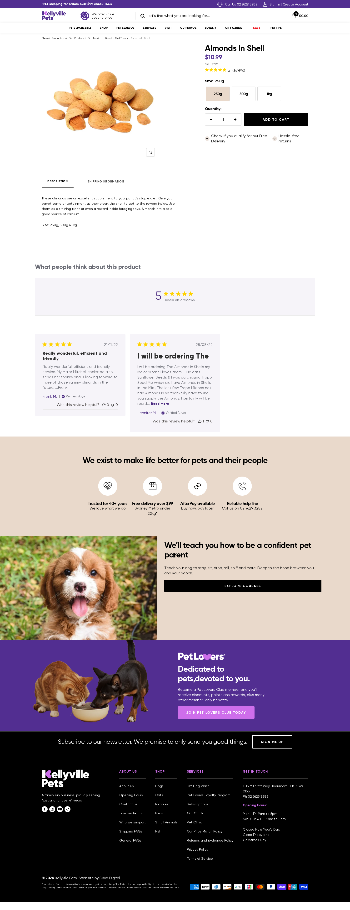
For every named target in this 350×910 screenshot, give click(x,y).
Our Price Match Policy (204, 831)
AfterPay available (197, 503)
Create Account (295, 4)
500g (244, 94)
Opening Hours (131, 795)
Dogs (159, 786)
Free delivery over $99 (152, 503)
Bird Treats (121, 38)
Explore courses (243, 586)
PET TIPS (276, 28)
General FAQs (130, 840)
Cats (159, 795)
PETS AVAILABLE (80, 28)
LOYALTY (211, 28)
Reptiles (161, 804)
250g (218, 94)
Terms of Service (200, 858)
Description (57, 181)
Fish (158, 831)
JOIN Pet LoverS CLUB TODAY (216, 712)
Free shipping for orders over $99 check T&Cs (77, 4)
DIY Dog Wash (198, 786)
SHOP (104, 28)
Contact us (128, 804)
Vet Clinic (194, 822)
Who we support (132, 822)
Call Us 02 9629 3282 (241, 4)
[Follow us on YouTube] (60, 809)
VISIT (168, 28)
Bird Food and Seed (100, 38)
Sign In (275, 4)
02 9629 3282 (258, 796)
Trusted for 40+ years (107, 503)
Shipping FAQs (130, 831)
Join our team (130, 813)
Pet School (125, 28)
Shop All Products (52, 38)
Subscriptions (197, 804)
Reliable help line (242, 503)
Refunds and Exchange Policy (210, 840)
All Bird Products (74, 38)
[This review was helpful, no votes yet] (103, 404)
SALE (256, 28)
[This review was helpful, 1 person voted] (199, 421)
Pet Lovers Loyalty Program (208, 795)
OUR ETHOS (188, 28)
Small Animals (166, 822)
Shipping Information (106, 181)
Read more (160, 404)
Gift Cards (233, 28)
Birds (159, 813)
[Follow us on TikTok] (67, 809)
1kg (269, 94)
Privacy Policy (197, 849)
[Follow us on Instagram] (52, 809)
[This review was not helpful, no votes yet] (112, 404)
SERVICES (149, 28)
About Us (126, 786)
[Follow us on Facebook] (45, 809)
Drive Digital (110, 878)
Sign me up (272, 742)
